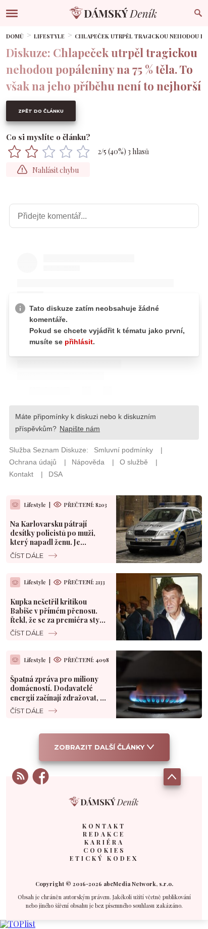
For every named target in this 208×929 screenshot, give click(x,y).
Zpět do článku (41, 111)
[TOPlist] (17, 923)
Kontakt (104, 826)
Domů (15, 36)
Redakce (104, 834)
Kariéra (104, 842)
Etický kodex (104, 858)
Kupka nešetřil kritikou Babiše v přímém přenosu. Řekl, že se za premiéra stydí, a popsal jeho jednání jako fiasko (59, 620)
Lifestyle (49, 36)
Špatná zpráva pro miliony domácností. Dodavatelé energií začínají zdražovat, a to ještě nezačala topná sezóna (57, 697)
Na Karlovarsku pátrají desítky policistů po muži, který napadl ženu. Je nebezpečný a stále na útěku (56, 537)
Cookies (104, 850)
